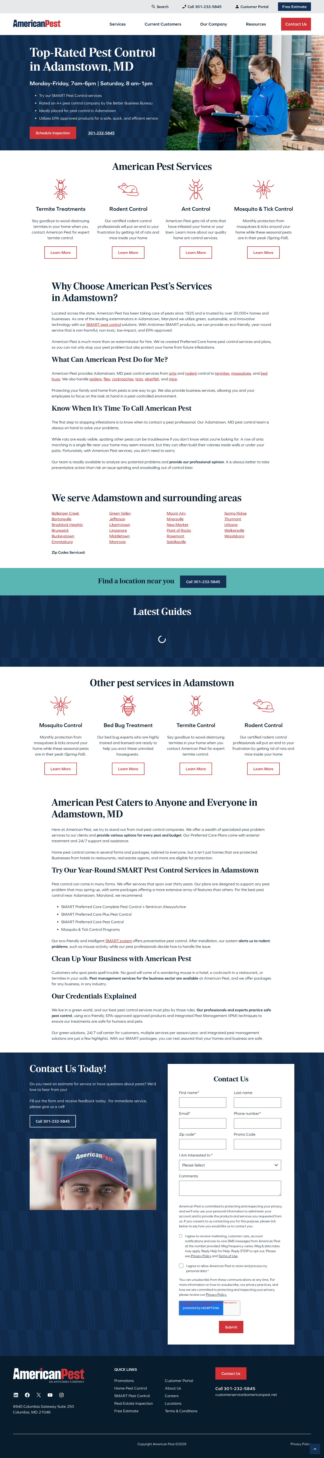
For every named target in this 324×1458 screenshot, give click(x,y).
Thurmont (232, 519)
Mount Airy (176, 513)
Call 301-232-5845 (205, 6)
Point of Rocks (179, 530)
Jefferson (117, 519)
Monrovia (117, 542)
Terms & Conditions (181, 1411)
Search (163, 6)
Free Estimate (294, 6)
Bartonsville (61, 519)
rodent (191, 373)
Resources (256, 24)
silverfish (152, 379)
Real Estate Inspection (133, 1403)
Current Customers (163, 24)
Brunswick (60, 530)
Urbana (231, 524)
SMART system (119, 941)
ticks (139, 379)
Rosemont (175, 536)
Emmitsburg (62, 542)
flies (107, 379)
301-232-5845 (239, 1388)
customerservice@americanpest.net (246, 1394)
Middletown (119, 536)
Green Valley (120, 513)
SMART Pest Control (132, 1396)
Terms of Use (228, 1256)
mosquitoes (241, 373)
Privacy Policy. (216, 1294)
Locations (173, 1403)
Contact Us (296, 24)
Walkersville (234, 530)
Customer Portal (254, 6)
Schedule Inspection (53, 133)
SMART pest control (103, 324)
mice (173, 379)
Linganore (118, 530)
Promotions (124, 1380)
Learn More (61, 252)
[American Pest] (36, 24)
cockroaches (123, 379)
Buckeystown (63, 536)
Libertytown (119, 524)
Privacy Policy (200, 1256)
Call (219, 1388)
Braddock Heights (67, 524)
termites (222, 373)
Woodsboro (234, 536)
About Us (173, 1388)
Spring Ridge (235, 513)
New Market (177, 524)
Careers (172, 1396)
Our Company (213, 24)
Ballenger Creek (65, 513)
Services (118, 24)
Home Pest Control (130, 1388)
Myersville (175, 519)
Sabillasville (176, 542)
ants (172, 373)
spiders (95, 379)
